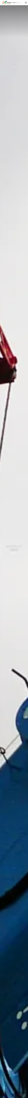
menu (26, 2)
